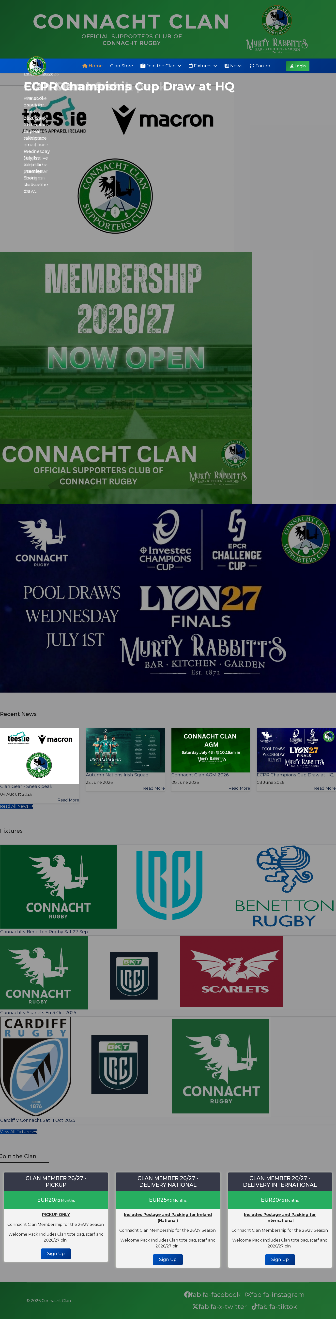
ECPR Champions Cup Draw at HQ (129, 86)
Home (95, 66)
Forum (262, 66)
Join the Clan (160, 66)
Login (299, 66)
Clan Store (121, 66)
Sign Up (56, 1253)
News (236, 66)
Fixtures (202, 66)
